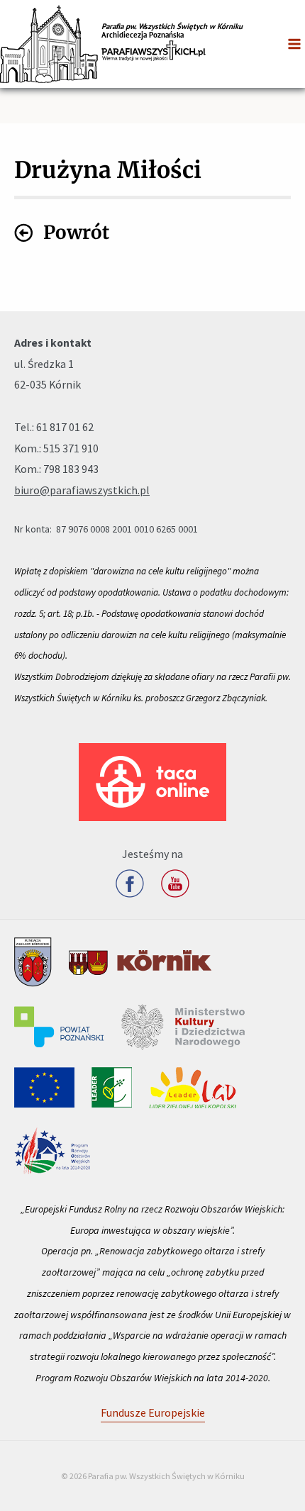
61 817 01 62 (65, 427)
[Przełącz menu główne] (294, 44)
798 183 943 (71, 469)
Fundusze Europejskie (153, 1412)
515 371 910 (71, 448)
